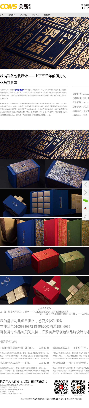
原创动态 (35, 15)
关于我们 (23, 15)
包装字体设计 (19, 90)
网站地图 (78, 399)
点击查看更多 (44, 308)
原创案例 (12, 15)
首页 (1, 15)
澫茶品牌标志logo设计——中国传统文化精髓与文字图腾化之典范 (38, 312)
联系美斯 (47, 15)
